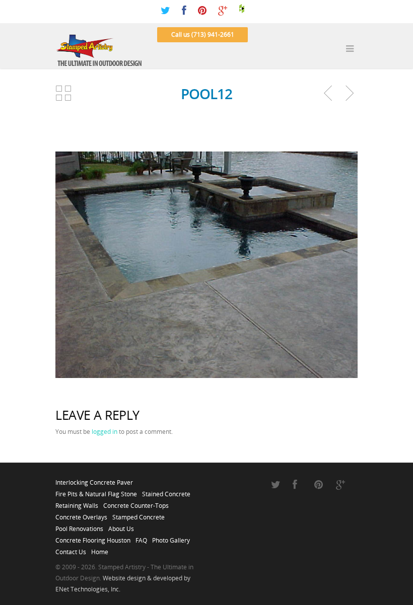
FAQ (141, 537)
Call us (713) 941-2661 (202, 34)
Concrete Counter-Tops (136, 502)
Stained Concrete (166, 491)
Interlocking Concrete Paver (94, 479)
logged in (104, 431)
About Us (121, 525)
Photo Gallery (171, 537)
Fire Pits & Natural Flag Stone (96, 491)
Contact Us (70, 549)
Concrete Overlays (81, 514)
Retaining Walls (76, 502)
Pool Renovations (79, 525)
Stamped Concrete (138, 514)
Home (99, 549)
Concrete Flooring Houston (92, 537)
